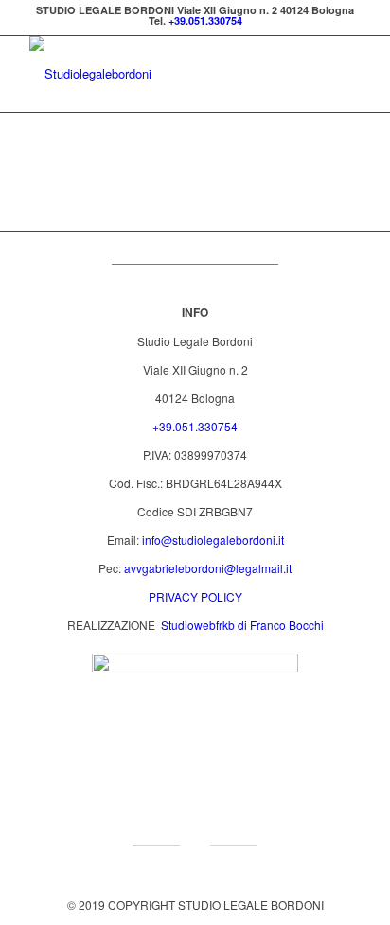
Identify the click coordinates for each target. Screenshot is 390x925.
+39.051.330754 (205, 20)
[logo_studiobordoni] (161, 74)
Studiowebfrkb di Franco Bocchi (241, 625)
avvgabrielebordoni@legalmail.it (208, 568)
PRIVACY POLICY (195, 596)
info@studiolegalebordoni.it (213, 540)
